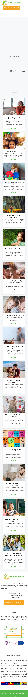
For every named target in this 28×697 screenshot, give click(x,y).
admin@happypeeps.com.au (14, 593)
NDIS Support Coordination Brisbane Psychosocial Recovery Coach (13, 519)
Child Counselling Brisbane (14, 151)
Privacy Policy (9, 695)
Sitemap (21, 695)
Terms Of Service (16, 695)
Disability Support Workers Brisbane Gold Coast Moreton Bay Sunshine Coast (14, 555)
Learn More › (14, 128)
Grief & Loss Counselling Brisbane (14, 315)
